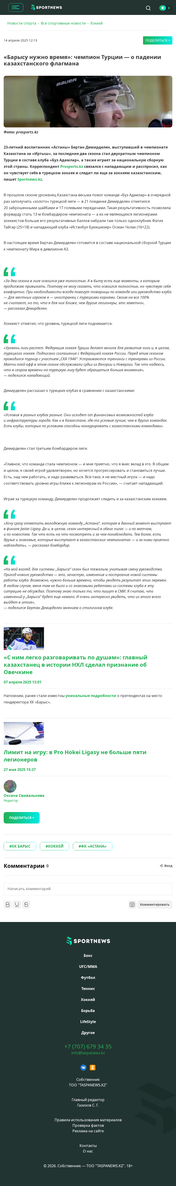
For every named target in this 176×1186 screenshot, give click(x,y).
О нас (88, 1151)
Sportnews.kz (29, 179)
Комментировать (155, 904)
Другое (88, 1032)
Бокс (88, 955)
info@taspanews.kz (88, 1052)
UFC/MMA (88, 966)
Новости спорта (21, 23)
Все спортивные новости (63, 23)
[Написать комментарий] (88, 889)
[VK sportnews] (83, 1067)
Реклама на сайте (88, 1130)
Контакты (88, 1145)
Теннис (88, 988)
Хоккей (96, 23)
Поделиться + (158, 40)
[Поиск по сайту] (148, 8)
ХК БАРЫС (21, 846)
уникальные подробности (91, 695)
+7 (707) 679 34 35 (88, 1046)
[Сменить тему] (165, 8)
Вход (168, 865)
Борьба (88, 1010)
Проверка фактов (88, 1125)
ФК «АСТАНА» (94, 846)
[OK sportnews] (92, 1067)
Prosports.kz (71, 166)
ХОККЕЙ (55, 846)
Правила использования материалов (88, 1119)
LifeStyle (88, 1021)
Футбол (88, 977)
